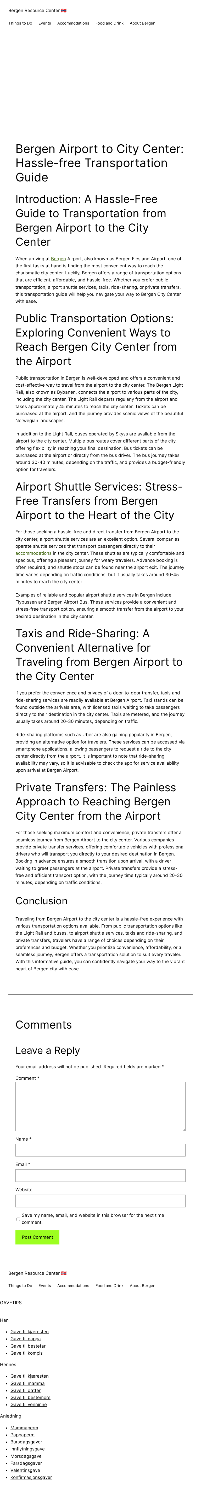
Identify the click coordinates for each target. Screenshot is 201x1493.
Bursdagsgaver (26, 1441)
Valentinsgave (25, 1470)
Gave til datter (25, 1390)
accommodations (33, 553)
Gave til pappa (25, 1338)
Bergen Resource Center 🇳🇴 (37, 10)
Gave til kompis (26, 1353)
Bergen (58, 258)
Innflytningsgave (27, 1448)
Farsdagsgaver (26, 1463)
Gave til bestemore (30, 1397)
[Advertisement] (100, 89)
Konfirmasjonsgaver (31, 1477)
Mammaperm (24, 1427)
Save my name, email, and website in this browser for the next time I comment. (94, 1219)
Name (23, 1139)
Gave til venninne (28, 1404)
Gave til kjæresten (29, 1331)
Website (23, 1189)
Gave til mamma (27, 1383)
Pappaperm (22, 1434)
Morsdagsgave (26, 1456)
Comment (27, 1078)
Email (22, 1164)
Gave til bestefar (28, 1346)
